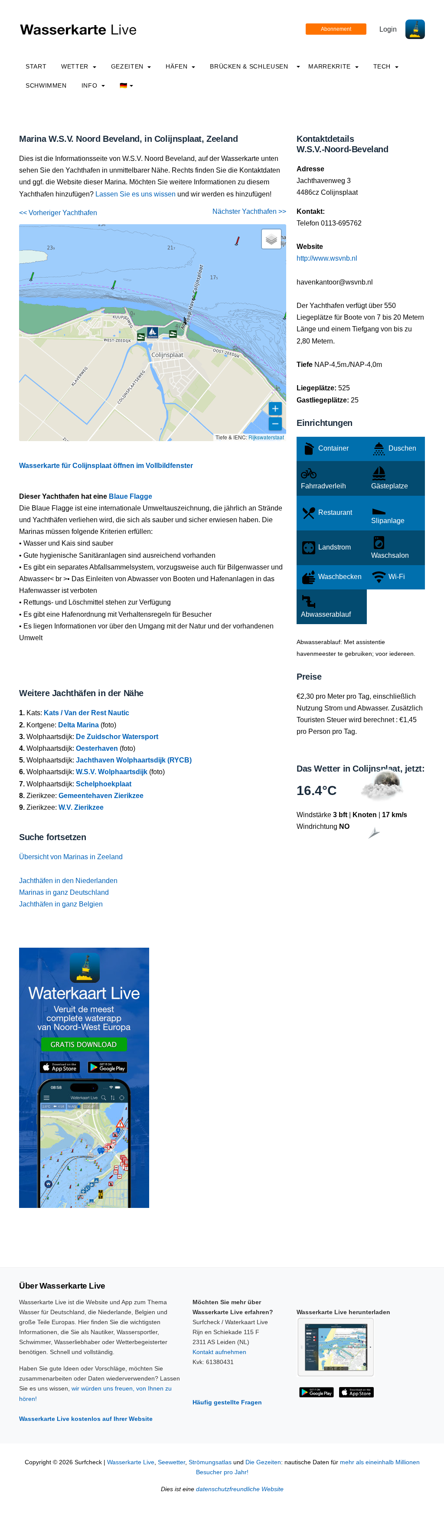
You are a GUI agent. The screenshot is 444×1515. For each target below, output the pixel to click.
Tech (383, 66)
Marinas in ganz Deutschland (64, 892)
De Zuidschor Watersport (117, 736)
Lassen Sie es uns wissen (135, 194)
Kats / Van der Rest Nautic (86, 713)
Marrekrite (330, 66)
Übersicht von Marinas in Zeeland (71, 857)
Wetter (75, 66)
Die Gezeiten (263, 1462)
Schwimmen (46, 85)
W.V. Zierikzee (81, 807)
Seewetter (171, 1462)
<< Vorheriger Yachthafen (58, 212)
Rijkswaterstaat (266, 437)
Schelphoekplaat (103, 784)
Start (36, 66)
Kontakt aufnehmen (219, 1351)
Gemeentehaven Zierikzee (101, 795)
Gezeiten (128, 66)
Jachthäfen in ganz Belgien (61, 904)
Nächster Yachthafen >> (249, 211)
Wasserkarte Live (130, 1462)
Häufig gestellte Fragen (227, 1402)
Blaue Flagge (130, 496)
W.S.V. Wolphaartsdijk (111, 771)
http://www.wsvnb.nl (327, 258)
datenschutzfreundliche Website (240, 1489)
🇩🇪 (123, 85)
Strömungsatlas (210, 1462)
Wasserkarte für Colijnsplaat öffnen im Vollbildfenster (106, 465)
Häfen (177, 66)
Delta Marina (78, 725)
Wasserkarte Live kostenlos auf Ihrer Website (86, 1418)
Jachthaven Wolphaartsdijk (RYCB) (134, 760)
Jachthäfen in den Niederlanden (68, 880)
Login (388, 29)
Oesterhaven (97, 748)
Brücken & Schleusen (249, 66)
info (90, 85)
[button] (185, 324)
